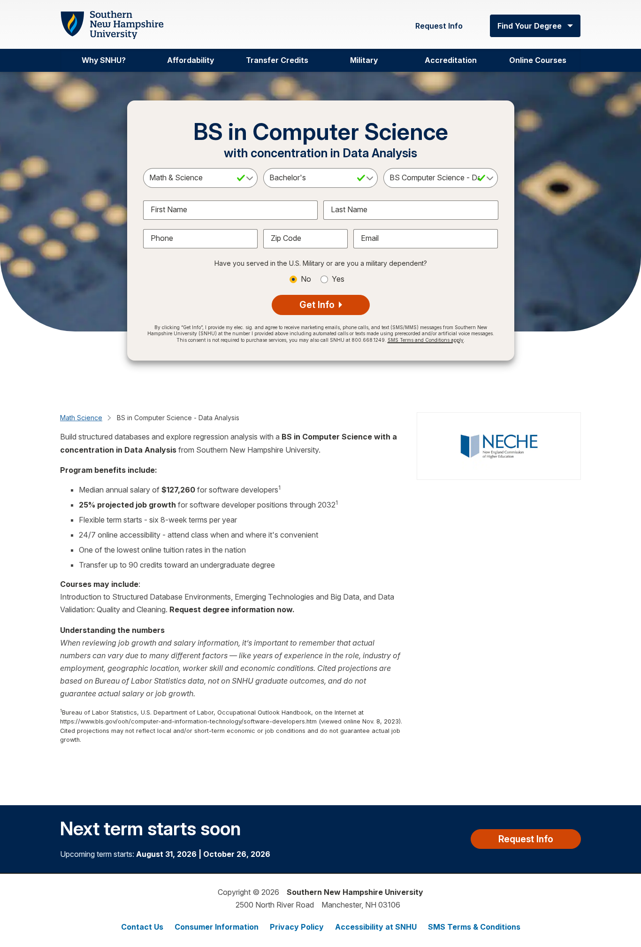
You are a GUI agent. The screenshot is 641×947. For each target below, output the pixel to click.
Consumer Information (217, 927)
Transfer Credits (277, 60)
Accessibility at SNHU (376, 927)
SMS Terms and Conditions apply (426, 340)
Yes (338, 279)
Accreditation (451, 60)
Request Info (439, 26)
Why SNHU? (104, 60)
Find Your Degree (529, 26)
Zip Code (286, 238)
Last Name (349, 209)
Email (370, 238)
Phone (162, 238)
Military (364, 60)
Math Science (81, 418)
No (306, 279)
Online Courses (537, 60)
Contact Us (142, 927)
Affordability (190, 60)
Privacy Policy (297, 927)
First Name (169, 209)
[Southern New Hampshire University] (111, 25)
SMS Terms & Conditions (474, 927)
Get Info (318, 304)
